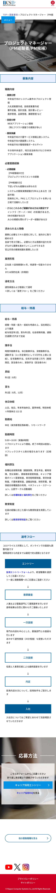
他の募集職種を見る (28, 838)
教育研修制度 (19, 519)
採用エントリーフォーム (18, 572)
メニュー (8, 19)
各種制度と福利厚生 (22, 494)
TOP (5, 14)
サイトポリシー (28, 882)
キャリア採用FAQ (25, 792)
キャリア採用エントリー (28, 785)
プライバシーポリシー (28, 878)
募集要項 (13, 14)
